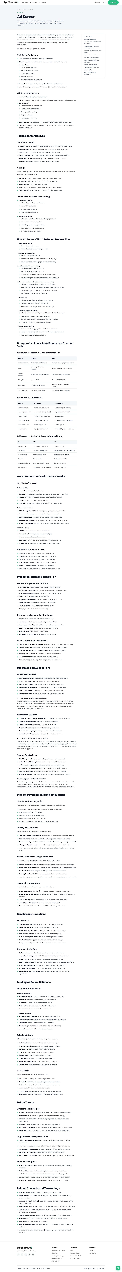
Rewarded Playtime (57, 1258)
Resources (33, 2)
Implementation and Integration (92, 55)
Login (104, 2)
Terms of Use (21, 1268)
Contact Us (92, 1253)
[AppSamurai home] (10, 2)
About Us (91, 1250)
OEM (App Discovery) (58, 1256)
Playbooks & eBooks (76, 1256)
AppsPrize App (55, 1261)
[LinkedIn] (18, 1254)
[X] (22, 1254)
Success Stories (74, 1253)
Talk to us (113, 2)
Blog (71, 1250)
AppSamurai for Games (58, 1250)
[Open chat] (118, 1268)
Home (18, 9)
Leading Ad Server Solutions (91, 67)
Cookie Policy (45, 1268)
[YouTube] (29, 1254)
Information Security (33, 1268)
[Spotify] (33, 1254)
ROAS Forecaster (75, 1258)
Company (42, 2)
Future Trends (87, 70)
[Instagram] (25, 1254)
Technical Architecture (90, 39)
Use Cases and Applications (91, 58)
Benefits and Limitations (90, 65)
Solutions (24, 2)
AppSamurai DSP (56, 1253)
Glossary (24, 9)
